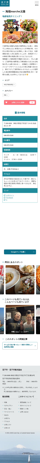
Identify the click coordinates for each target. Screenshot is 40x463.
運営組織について (25, 402)
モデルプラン (8, 405)
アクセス (7, 421)
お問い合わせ (24, 412)
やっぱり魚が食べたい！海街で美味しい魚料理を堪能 (18, 346)
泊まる (6, 415)
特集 (5, 402)
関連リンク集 (24, 409)
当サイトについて (25, 405)
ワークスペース (9, 412)
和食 (5, 95)
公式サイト (10, 195)
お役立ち (7, 418)
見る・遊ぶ (7, 409)
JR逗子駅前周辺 (8, 84)
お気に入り (7, 424)
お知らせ (7, 428)
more (7, 266)
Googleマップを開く (18, 252)
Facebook (9, 198)
